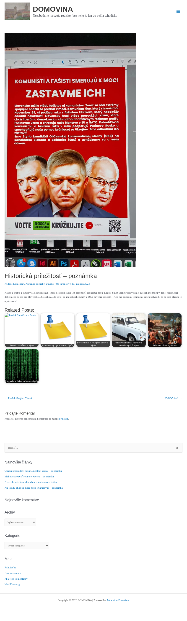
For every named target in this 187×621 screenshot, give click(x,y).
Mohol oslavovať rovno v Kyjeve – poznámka (29, 476)
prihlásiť (63, 418)
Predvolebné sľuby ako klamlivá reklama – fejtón (31, 482)
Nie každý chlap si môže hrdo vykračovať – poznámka (34, 487)
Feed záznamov (13, 573)
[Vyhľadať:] (93, 447)
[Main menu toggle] (178, 11)
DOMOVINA (53, 9)
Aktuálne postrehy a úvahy (40, 283)
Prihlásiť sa (10, 567)
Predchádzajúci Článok (18, 398)
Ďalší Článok (173, 398)
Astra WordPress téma (117, 600)
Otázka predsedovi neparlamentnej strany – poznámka (33, 470)
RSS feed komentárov (16, 578)
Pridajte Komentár (14, 283)
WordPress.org (12, 584)
